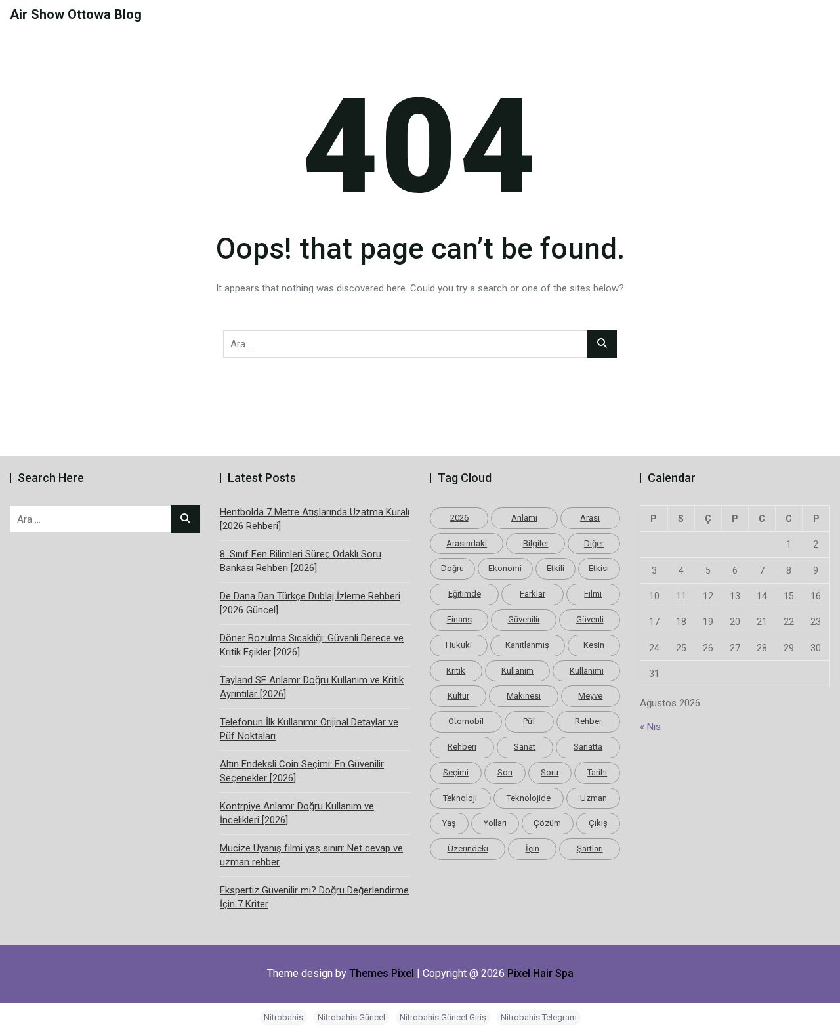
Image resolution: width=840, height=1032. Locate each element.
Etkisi (599, 568)
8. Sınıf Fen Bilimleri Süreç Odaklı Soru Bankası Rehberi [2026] (300, 561)
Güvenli (590, 619)
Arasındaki (466, 543)
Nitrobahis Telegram (539, 1017)
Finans (459, 619)
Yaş (449, 823)
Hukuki (459, 645)
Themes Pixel (381, 973)
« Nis (650, 727)
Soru (549, 772)
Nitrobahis (283, 1017)
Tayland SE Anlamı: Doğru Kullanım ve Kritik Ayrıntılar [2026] (312, 687)
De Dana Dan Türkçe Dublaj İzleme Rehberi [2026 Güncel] (310, 603)
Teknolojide (529, 798)
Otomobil (466, 721)
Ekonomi (505, 568)
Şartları (590, 848)
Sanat (525, 747)
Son (505, 772)
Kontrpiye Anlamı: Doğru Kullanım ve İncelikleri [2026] (297, 813)
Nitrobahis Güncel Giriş (443, 1017)
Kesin (593, 645)
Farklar (532, 594)
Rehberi (462, 747)
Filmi (593, 594)
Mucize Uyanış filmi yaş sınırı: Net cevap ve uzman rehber (311, 855)
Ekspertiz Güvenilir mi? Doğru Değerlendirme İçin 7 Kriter (314, 897)
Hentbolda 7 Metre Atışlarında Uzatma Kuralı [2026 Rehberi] (315, 519)
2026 (459, 518)
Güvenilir (524, 619)
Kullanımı (587, 671)
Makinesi (524, 695)
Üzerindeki (468, 848)
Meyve (590, 695)
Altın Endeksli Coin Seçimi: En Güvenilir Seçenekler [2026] (302, 771)
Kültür (458, 695)
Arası (590, 518)
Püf (529, 721)
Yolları (495, 823)
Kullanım (517, 671)
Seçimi (456, 772)
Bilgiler (536, 543)
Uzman (593, 798)
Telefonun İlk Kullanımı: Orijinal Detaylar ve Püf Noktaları (309, 729)
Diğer (594, 543)
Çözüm (547, 823)
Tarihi (597, 772)
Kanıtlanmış (527, 645)
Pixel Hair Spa (540, 973)
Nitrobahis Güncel (351, 1017)
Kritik (455, 671)
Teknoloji (460, 798)
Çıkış (598, 823)
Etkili (555, 568)
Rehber (588, 721)
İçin (532, 848)
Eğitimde (464, 594)
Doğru (452, 568)
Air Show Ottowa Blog (76, 14)
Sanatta (588, 747)
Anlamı (524, 518)
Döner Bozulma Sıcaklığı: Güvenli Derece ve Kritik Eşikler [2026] (312, 645)
